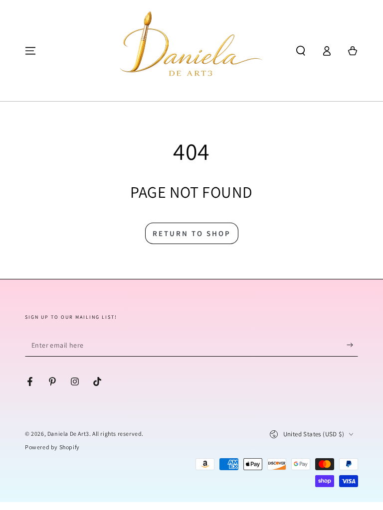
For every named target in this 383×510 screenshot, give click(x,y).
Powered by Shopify (52, 447)
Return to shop (192, 233)
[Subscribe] (352, 345)
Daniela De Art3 (68, 433)
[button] (301, 51)
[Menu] (30, 51)
